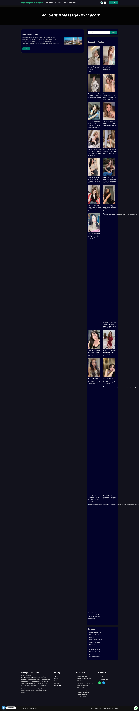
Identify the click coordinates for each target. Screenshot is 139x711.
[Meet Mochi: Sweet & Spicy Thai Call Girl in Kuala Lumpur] (109, 55)
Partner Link (57, 685)
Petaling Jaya (94, 647)
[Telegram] (3, 707)
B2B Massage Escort (27, 677)
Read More (26, 48)
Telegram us (103, 676)
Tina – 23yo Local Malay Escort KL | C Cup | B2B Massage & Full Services (94, 95)
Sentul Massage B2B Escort (30, 34)
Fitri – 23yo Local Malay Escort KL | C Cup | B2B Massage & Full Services (109, 123)
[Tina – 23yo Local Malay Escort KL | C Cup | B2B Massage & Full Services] (94, 83)
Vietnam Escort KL (95, 656)
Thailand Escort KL (95, 652)
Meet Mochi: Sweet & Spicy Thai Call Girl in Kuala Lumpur (109, 67)
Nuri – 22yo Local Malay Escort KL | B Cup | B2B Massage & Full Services (109, 151)
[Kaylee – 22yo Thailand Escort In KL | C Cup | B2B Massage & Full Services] (109, 339)
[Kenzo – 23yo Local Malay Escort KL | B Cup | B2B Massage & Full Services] (94, 194)
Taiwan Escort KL (95, 649)
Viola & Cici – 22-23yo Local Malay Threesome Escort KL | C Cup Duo (109, 497)
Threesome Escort (95, 654)
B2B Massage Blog (95, 632)
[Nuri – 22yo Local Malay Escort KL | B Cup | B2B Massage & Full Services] (109, 139)
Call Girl (92, 637)
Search (113, 32)
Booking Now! (113, 2)
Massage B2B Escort (32, 2)
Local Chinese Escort (96, 639)
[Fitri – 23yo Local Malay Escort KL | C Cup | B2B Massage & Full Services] (109, 111)
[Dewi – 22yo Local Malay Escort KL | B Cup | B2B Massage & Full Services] (109, 194)
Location (92, 644)
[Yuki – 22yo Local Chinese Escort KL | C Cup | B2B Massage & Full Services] (94, 367)
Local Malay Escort (95, 642)
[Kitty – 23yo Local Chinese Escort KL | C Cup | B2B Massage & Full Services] (109, 367)
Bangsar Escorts (94, 635)
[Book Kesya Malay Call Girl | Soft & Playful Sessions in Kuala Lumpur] (94, 55)
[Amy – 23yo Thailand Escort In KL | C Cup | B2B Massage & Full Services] (94, 222)
